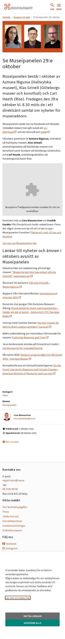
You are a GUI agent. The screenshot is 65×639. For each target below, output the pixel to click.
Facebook (11, 543)
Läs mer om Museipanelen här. (19, 243)
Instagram (12, 548)
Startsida (6, 17)
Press (5, 511)
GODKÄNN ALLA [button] (32, 622)
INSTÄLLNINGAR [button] (33, 616)
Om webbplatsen (12, 521)
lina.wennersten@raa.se (24, 418)
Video (5, 395)
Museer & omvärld (22, 17)
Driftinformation (12, 530)
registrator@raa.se (13, 480)
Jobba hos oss (10, 516)
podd (44, 132)
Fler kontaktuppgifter (14, 507)
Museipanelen (9, 404)
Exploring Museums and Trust (29, 337)
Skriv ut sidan (12, 441)
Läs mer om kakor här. (17, 597)
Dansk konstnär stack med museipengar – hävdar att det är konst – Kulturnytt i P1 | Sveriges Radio (30, 312)
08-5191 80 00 (10, 489)
